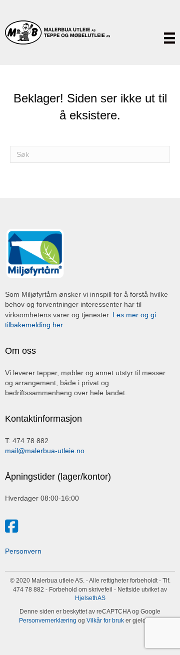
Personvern (23, 551)
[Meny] (169, 37)
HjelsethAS (90, 598)
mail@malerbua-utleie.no (44, 451)
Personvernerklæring (47, 620)
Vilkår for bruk (104, 620)
